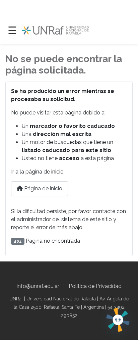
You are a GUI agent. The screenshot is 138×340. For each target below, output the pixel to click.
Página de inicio (42, 188)
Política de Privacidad (95, 286)
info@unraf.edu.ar (38, 286)
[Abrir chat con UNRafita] (117, 319)
